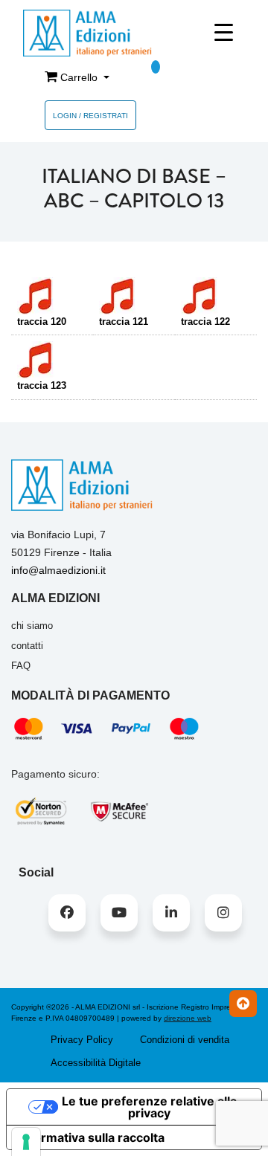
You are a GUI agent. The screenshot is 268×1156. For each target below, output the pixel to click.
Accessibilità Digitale (96, 1062)
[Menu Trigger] (223, 32)
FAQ (21, 665)
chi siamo (32, 625)
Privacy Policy (82, 1039)
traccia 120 (41, 321)
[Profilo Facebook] (67, 913)
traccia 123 (41, 385)
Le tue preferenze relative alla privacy (149, 1107)
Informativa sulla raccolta (92, 1137)
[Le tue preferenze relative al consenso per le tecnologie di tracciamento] (26, 1142)
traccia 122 (205, 321)
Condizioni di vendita (184, 1039)
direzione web (187, 1018)
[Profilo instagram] (223, 913)
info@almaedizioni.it (58, 570)
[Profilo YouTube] (119, 913)
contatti (27, 645)
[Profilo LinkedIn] (171, 913)
